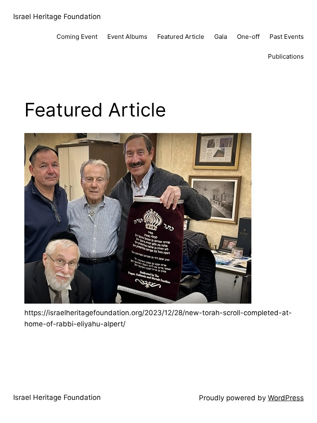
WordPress (286, 398)
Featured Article (180, 36)
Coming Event (77, 36)
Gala (220, 36)
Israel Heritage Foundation (57, 16)
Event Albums (127, 36)
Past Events (287, 36)
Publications (286, 56)
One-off (248, 36)
